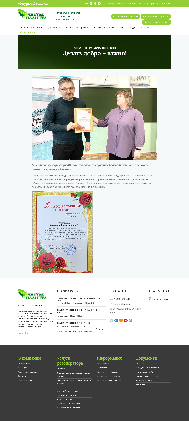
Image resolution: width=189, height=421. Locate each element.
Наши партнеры (25, 380)
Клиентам (61, 368)
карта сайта (23, 332)
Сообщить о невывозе (156, 22)
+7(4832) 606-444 (163, 3)
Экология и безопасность (108, 372)
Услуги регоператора (77, 27)
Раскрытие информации (28, 372)
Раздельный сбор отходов (68, 403)
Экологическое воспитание (109, 27)
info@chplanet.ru (116, 3)
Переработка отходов (66, 395)
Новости (41, 27)
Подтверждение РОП (145, 372)
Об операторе (24, 363)
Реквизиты (140, 363)
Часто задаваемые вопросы (109, 380)
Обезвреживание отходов (68, 407)
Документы (54, 27)
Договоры (140, 384)
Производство (103, 363)
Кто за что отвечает (124, 16)
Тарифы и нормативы (145, 380)
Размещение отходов (66, 399)
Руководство (23, 367)
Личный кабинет (28, 32)
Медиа (132, 27)
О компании (25, 27)
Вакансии (22, 376)
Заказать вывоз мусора (156, 16)
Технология (102, 367)
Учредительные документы (148, 367)
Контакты (146, 27)
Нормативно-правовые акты (148, 376)
